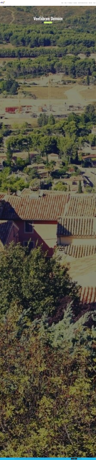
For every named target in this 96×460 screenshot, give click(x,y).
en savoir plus (80, 458)
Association (75, 2)
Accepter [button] (72, 458)
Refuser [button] (76, 458)
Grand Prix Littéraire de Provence (83, 2)
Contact (94, 2)
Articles (62, 2)
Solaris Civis (90, 2)
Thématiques (70, 2)
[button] (48, 22)
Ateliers (65, 2)
